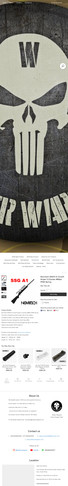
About (11, 2)
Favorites (39, 381)
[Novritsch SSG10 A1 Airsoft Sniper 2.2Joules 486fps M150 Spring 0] (3, 278)
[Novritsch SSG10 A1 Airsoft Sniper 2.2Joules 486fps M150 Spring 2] (3, 289)
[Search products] (62, 66)
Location (19, 2)
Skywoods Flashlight (11, 260)
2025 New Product (33, 257)
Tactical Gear (46, 260)
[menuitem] (63, 272)
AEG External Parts (24, 263)
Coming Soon (60, 263)
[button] (45, 302)
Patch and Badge (38, 263)
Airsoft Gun (35, 260)
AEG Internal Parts (9, 263)
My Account (17, 381)
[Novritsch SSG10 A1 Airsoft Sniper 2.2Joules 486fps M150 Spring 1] (3, 283)
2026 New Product (18, 257)
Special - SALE (41, 266)
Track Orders (28, 381)
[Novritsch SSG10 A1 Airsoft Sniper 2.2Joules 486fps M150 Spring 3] (3, 292)
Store (4, 2)
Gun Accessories (58, 260)
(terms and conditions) (24, 332)
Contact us (28, 2)
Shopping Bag (50, 381)
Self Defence (25, 260)
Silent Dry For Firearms (48, 257)
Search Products (6, 381)
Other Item (49, 263)
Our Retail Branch (27, 266)
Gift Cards (61, 381)
